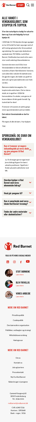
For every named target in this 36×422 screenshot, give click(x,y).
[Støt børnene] (9, 273)
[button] (18, 150)
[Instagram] (14, 261)
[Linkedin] (7, 261)
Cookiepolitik (18, 320)
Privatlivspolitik (18, 315)
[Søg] (27, 4)
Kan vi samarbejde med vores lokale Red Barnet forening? (16, 202)
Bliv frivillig (23, 282)
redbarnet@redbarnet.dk (18, 403)
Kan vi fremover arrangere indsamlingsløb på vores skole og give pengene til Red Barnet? (16, 149)
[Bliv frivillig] (9, 284)
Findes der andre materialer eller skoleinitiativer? (15, 213)
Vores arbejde (23, 293)
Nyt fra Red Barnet (18, 377)
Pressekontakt (18, 372)
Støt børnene (23, 271)
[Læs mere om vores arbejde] (9, 295)
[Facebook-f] (21, 262)
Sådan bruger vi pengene (18, 382)
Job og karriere (18, 367)
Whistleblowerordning (18, 335)
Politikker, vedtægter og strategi (18, 330)
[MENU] (32, 5)
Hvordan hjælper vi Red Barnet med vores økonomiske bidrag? (13, 182)
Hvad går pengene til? (13, 193)
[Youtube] (28, 261)
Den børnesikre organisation (18, 325)
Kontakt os (18, 363)
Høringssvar (18, 340)
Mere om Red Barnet (18, 307)
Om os (18, 358)
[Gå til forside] (9, 5)
